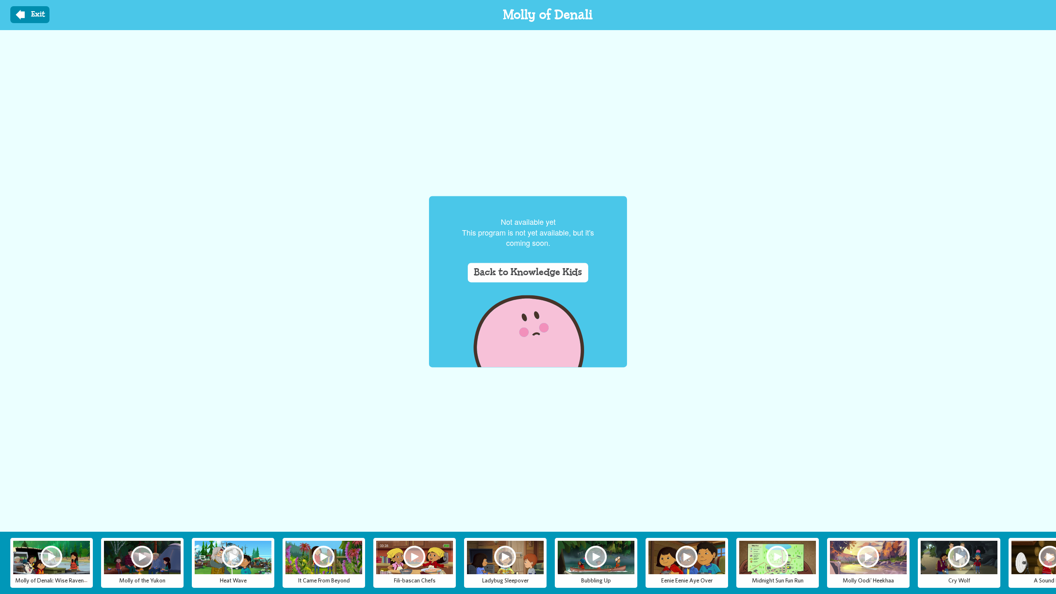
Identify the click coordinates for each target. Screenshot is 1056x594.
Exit (38, 14)
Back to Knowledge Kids (528, 272)
